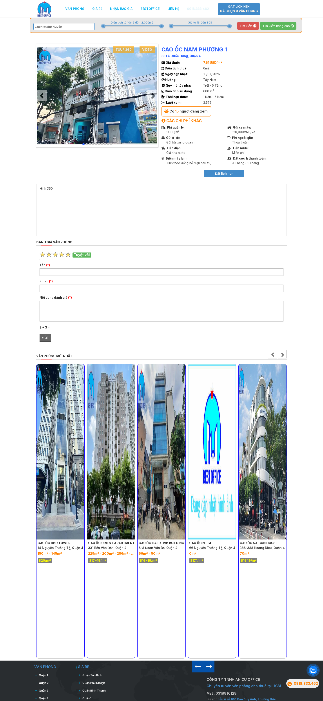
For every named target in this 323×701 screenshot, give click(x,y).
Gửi (45, 337)
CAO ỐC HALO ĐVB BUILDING (126, 543)
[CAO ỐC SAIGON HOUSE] (227, 451)
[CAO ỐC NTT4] (176, 451)
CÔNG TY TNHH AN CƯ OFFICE (233, 679)
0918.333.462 (198, 9)
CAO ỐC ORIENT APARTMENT (76, 543)
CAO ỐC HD (264, 543)
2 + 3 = (46, 327)
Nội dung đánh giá (56, 297)
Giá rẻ (97, 9)
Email (46, 281)
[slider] (103, 26)
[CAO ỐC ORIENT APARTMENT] (75, 451)
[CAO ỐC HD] (277, 451)
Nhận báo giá (121, 9)
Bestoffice (150, 9)
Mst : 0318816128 (222, 693)
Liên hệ (173, 9)
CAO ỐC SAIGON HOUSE (223, 543)
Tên (45, 265)
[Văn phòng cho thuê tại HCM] (44, 8)
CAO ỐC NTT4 (165, 543)
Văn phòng (74, 9)
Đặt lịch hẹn (239, 9)
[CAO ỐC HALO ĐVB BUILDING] (126, 451)
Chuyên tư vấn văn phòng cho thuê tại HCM (244, 686)
